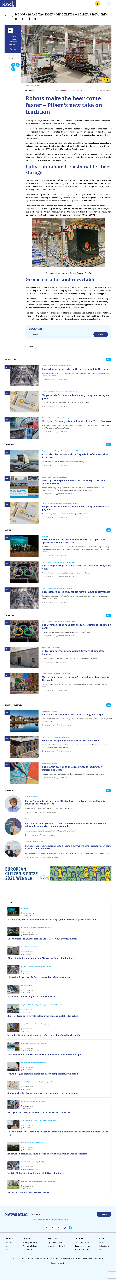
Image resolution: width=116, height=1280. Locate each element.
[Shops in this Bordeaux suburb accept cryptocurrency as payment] (24, 401)
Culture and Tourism (82, 1243)
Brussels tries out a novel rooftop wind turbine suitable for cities (75, 456)
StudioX (62, 1263)
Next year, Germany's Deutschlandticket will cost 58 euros (76, 421)
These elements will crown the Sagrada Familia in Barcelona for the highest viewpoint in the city (57, 1133)
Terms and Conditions (34, 1258)
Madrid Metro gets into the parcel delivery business (35, 1173)
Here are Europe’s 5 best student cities (28, 1192)
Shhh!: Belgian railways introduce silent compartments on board (42, 1073)
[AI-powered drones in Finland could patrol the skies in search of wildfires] (13, 1146)
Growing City (28, 1238)
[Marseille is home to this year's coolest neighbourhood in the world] (24, 683)
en (10, 31)
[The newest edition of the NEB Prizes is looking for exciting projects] (24, 773)
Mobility (102, 1243)
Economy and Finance (30, 1243)
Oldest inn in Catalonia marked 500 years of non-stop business (73, 652)
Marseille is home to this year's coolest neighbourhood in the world (75, 678)
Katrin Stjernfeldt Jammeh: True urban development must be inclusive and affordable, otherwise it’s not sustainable (66, 824)
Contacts (8, 1249)
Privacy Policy (49, 1258)
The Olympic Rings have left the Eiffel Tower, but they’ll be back (76, 567)
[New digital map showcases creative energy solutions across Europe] (24, 487)
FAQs (23, 1258)
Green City (103, 1238)
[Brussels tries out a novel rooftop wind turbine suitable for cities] (24, 461)
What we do (9, 1243)
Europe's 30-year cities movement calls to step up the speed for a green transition (73, 541)
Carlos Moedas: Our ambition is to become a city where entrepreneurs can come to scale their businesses (68, 847)
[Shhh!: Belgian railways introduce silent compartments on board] (13, 1066)
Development (27, 1249)
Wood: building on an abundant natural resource (70, 740)
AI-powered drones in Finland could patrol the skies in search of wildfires (47, 1153)
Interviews (5, 4)
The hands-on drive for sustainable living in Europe (72, 714)
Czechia (14, 36)
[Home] (6, 16)
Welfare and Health (82, 1249)
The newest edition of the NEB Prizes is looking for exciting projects (72, 768)
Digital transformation (55, 1243)
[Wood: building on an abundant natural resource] (24, 747)
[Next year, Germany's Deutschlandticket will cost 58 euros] (24, 428)
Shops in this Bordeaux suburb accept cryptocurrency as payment (75, 397)
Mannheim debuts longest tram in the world (31, 996)
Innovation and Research (13, 47)
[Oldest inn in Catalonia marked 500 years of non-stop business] (24, 657)
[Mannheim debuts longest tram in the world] (13, 989)
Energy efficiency (13, 41)
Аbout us (9, 1238)
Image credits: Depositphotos (93, 1258)
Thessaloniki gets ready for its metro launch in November (76, 369)
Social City (80, 1238)
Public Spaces (104, 1246)
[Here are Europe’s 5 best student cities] (13, 1184)
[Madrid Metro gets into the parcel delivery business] (13, 1165)
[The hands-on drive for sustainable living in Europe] (24, 721)
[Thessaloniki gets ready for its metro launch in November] (24, 375)
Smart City (52, 1238)
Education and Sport (82, 1246)
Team (6, 1246)
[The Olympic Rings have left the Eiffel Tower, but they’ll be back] (24, 572)
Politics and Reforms (30, 1246)
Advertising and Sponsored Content (68, 1258)
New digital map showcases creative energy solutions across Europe (73, 482)
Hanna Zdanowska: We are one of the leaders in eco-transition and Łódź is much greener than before (65, 802)
